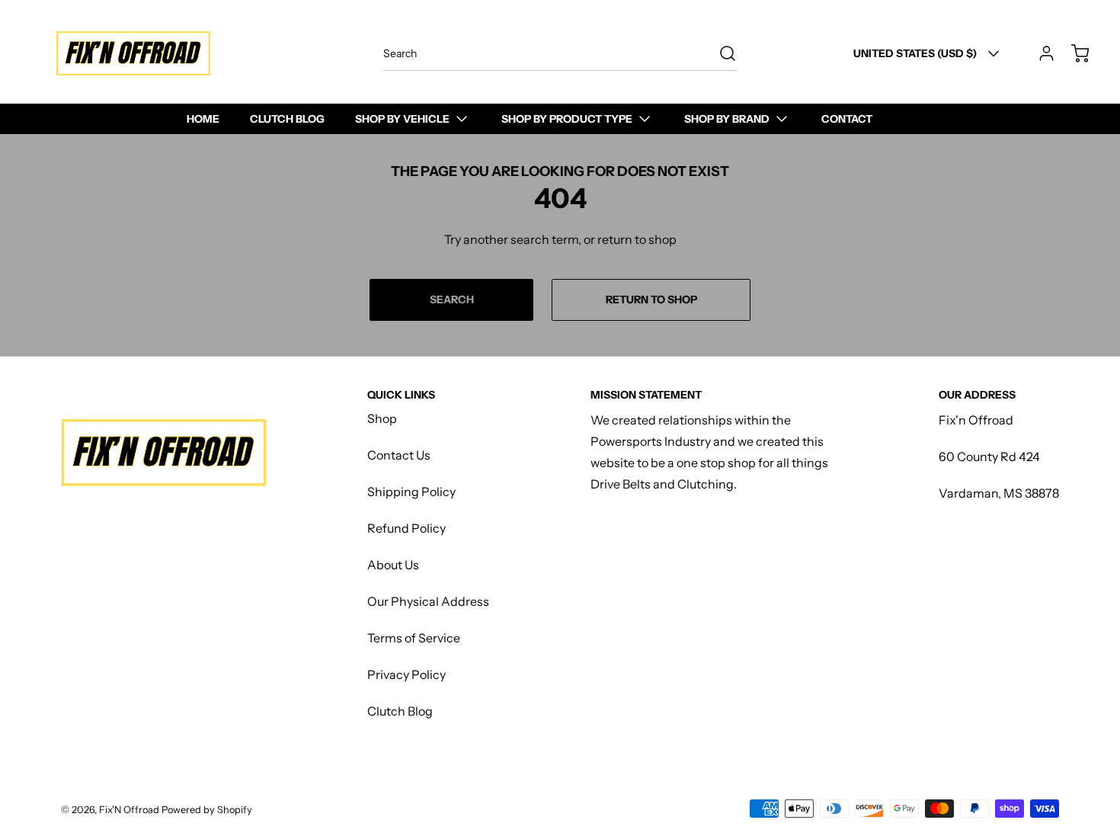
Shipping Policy (411, 491)
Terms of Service (413, 637)
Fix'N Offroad (129, 809)
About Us (393, 564)
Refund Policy (406, 528)
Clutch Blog (400, 711)
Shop (382, 418)
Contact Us (398, 455)
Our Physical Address (428, 601)
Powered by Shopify (207, 809)
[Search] (720, 53)
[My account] (1039, 53)
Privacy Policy (406, 674)
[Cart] (1073, 53)
